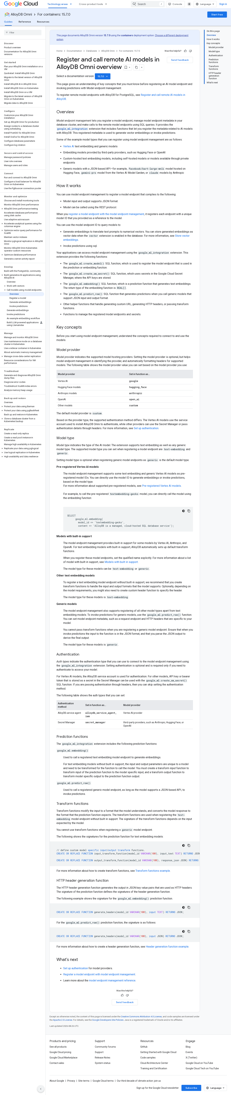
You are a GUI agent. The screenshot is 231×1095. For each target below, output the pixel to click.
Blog (188, 1046)
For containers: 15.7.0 (53, 14)
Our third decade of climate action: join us (139, 1080)
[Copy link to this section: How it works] (84, 186)
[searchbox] (22, 32)
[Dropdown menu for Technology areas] (72, 4)
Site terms (83, 1080)
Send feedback (180, 59)
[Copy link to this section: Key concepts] (85, 328)
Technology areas (58, 4)
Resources (43, 21)
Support (99, 1052)
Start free (217, 14)
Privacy (71, 1080)
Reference (25, 21)
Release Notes (102, 1057)
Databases (91, 51)
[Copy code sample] (189, 511)
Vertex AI (68, 146)
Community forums (105, 1046)
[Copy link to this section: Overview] (77, 112)
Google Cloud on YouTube (199, 1063)
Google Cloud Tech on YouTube (202, 1068)
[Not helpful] (190, 50)
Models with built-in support (121, 562)
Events (189, 1052)
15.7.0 (103, 76)
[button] (22, 209)
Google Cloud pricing (60, 1052)
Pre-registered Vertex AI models (161, 485)
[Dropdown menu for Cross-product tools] (107, 4)
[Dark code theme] (183, 511)
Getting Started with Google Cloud (158, 1052)
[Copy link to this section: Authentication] (82, 655)
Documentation (74, 51)
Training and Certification (153, 1068)
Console (177, 4)
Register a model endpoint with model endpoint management (99, 974)
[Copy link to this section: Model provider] (83, 350)
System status (102, 1063)
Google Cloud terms (103, 1080)
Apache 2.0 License (62, 1020)
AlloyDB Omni (21, 14)
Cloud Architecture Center (154, 1063)
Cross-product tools (91, 4)
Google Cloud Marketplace (63, 1057)
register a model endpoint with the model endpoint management (106, 214)
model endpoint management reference (112, 980)
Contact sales (57, 1063)
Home (59, 51)
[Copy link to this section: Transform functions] (91, 804)
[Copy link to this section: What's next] (81, 960)
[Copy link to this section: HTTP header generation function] (112, 881)
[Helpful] (185, 50)
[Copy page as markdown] (136, 67)
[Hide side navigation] (40, 1089)
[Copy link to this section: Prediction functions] (91, 737)
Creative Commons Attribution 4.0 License (141, 1016)
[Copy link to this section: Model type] (77, 438)
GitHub (143, 1046)
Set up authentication (146, 428)
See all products (58, 1046)
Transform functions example (152, 870)
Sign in (223, 4)
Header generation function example (167, 946)
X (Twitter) (191, 1057)
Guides (8, 21)
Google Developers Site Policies (107, 1020)
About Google (57, 1080)
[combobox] (148, 4)
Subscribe (191, 1087)
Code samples (148, 1057)
